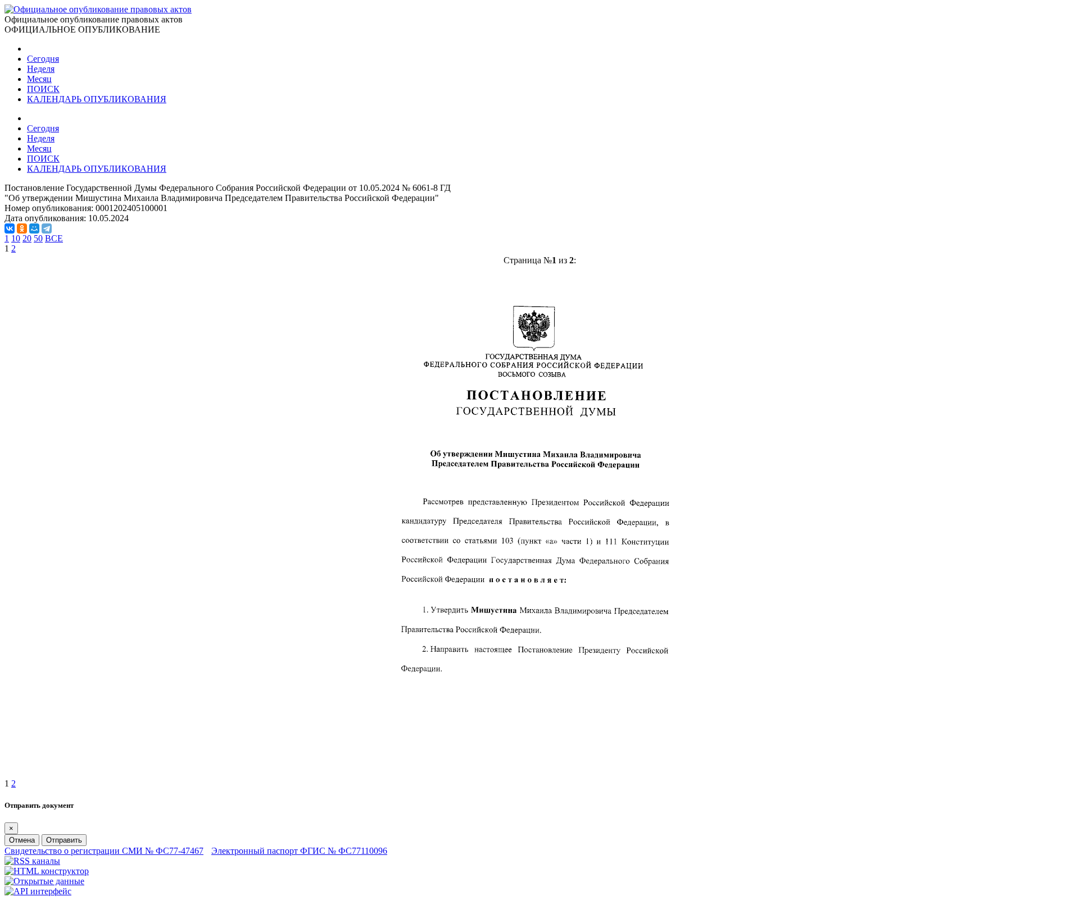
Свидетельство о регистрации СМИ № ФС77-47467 (103, 851)
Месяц (39, 79)
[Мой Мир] (34, 228)
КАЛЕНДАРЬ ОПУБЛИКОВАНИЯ (96, 99)
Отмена (22, 840)
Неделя (41, 69)
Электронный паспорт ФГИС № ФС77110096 (299, 851)
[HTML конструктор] (46, 871)
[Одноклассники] (22, 228)
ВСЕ (54, 238)
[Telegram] (47, 228)
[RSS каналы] (32, 861)
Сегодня (43, 58)
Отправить (64, 840)
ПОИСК (43, 89)
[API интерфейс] (37, 891)
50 (38, 238)
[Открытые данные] (44, 881)
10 (15, 238)
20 (26, 238)
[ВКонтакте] (9, 228)
